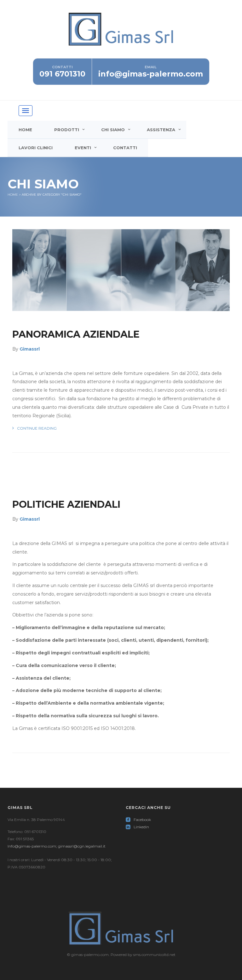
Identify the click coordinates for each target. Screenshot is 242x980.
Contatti (125, 147)
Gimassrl (30, 349)
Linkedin (137, 826)
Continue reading (37, 428)
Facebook (138, 819)
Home (25, 129)
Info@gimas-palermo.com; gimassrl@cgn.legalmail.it (57, 846)
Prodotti (66, 129)
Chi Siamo (113, 129)
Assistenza (161, 129)
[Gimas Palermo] (121, 35)
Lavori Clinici (36, 147)
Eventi (83, 147)
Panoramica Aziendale (76, 334)
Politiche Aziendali (66, 504)
